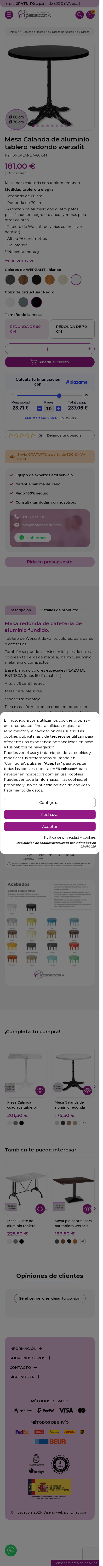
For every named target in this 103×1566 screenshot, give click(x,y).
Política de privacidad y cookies (70, 837)
